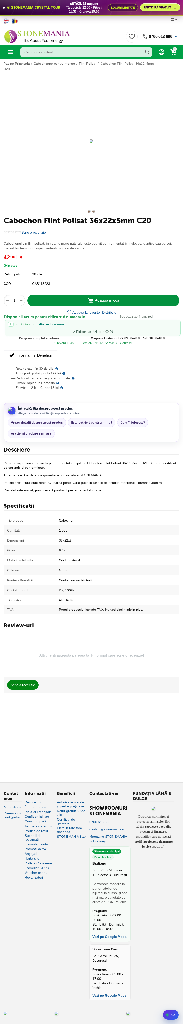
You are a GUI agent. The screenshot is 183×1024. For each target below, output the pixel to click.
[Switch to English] (7, 21)
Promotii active (36, 849)
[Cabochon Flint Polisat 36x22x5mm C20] (91, 141)
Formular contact (38, 844)
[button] (109, 312)
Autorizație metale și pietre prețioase (70, 804)
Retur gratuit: (13, 274)
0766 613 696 (160, 36)
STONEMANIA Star (71, 836)
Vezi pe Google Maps (109, 937)
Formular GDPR (37, 868)
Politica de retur (36, 831)
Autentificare (13, 807)
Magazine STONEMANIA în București (108, 839)
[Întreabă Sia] (171, 1015)
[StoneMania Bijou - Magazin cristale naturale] (37, 36)
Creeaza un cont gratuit (12, 815)
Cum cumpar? (35, 821)
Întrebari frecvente (38, 807)
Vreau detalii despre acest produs (37, 422)
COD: (8, 284)
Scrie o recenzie (33, 232)
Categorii (10, 52)
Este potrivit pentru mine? (91, 422)
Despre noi (33, 802)
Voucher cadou (36, 873)
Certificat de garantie (66, 821)
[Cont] (161, 52)
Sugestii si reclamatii (32, 837)
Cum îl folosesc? (133, 422)
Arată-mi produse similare (31, 433)
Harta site (32, 858)
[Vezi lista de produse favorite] (132, 39)
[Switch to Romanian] (15, 21)
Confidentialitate (37, 816)
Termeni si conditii (38, 826)
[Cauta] (147, 52)
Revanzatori (34, 877)
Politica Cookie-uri (38, 863)
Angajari (31, 854)
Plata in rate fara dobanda (69, 830)
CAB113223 (41, 284)
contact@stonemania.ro (107, 829)
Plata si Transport (38, 812)
